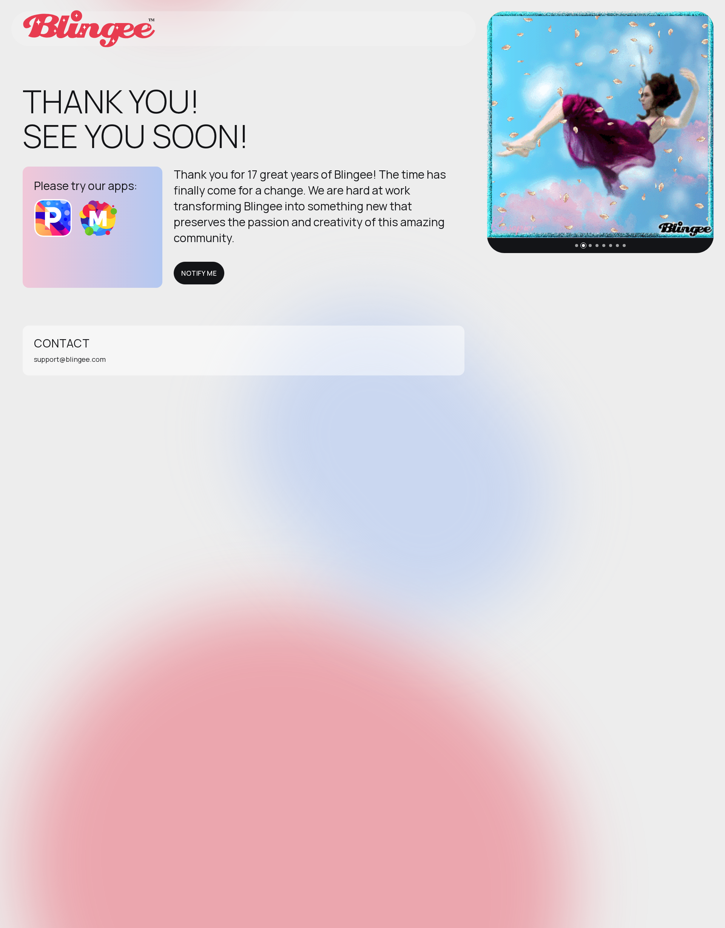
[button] (576, 245)
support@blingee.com (70, 359)
